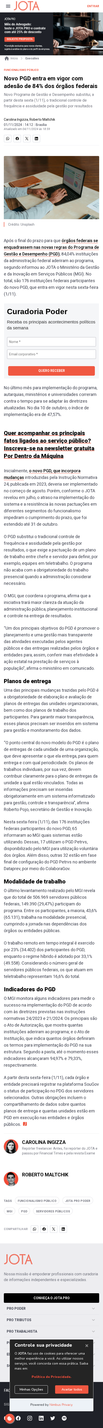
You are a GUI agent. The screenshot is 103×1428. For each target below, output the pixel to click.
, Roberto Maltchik (41, 119)
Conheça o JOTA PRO (52, 1298)
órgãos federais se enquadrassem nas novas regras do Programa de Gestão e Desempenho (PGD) (51, 247)
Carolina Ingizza (16, 119)
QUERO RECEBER (51, 371)
